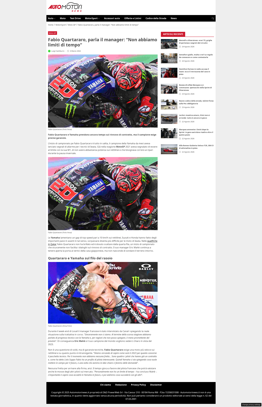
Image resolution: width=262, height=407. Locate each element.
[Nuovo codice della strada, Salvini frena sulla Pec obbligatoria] (169, 105)
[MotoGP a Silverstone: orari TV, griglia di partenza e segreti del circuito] (169, 44)
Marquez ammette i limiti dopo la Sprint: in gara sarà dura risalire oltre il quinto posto (196, 132)
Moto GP (52, 33)
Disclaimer (156, 384)
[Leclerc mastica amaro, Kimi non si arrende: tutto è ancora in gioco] (169, 119)
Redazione (121, 384)
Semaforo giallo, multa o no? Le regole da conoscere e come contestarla (196, 56)
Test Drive (75, 18)
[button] (213, 18)
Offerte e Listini (132, 18)
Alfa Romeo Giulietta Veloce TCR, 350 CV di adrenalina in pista (196, 146)
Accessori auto (112, 18)
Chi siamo (105, 384)
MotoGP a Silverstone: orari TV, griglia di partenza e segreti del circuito (195, 41)
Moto (63, 18)
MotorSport (91, 18)
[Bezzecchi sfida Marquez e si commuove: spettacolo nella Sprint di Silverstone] (169, 89)
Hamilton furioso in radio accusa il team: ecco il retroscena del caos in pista (194, 72)
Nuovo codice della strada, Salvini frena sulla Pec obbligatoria (196, 102)
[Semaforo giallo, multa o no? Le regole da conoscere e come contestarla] (169, 59)
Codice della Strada (156, 18)
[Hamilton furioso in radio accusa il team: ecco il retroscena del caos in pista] (169, 73)
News (174, 18)
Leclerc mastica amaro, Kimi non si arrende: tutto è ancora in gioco (194, 116)
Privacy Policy (138, 384)
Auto (50, 18)
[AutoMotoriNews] (65, 7)
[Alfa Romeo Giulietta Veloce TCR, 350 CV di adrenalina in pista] (169, 149)
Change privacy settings (251, 404)
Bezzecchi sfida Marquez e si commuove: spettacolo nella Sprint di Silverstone (195, 87)
